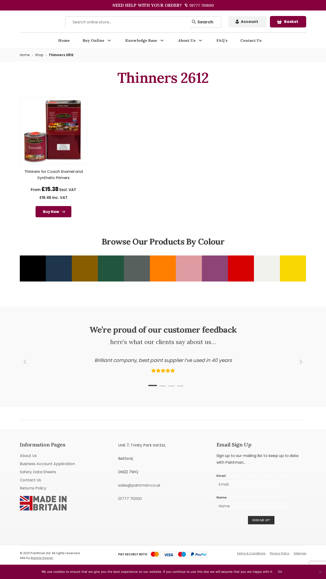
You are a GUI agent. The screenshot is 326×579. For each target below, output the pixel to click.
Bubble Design (42, 558)
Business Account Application (47, 464)
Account (249, 21)
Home (64, 40)
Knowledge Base (141, 40)
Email (221, 475)
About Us (186, 40)
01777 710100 (201, 5)
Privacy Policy (279, 553)
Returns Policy (33, 488)
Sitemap (300, 553)
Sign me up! (261, 520)
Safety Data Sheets (38, 472)
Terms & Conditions (251, 553)
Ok (280, 572)
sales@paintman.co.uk (139, 485)
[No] (320, 571)
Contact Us (251, 40)
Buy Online (93, 40)
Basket (291, 21)
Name (221, 497)
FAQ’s (221, 40)
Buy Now (51, 211)
